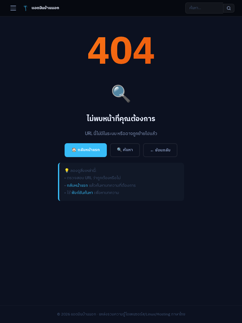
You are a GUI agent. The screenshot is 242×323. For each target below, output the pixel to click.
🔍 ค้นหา (125, 149)
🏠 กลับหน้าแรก (86, 149)
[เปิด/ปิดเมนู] (13, 8)
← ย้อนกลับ (160, 150)
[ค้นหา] (228, 8)
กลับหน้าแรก (77, 185)
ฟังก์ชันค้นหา (82, 192)
